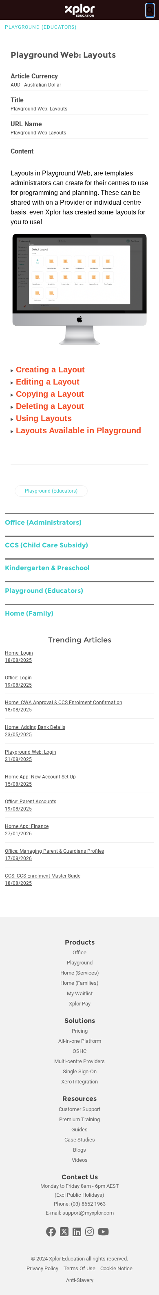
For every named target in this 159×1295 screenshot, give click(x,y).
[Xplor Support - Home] (79, 10)
